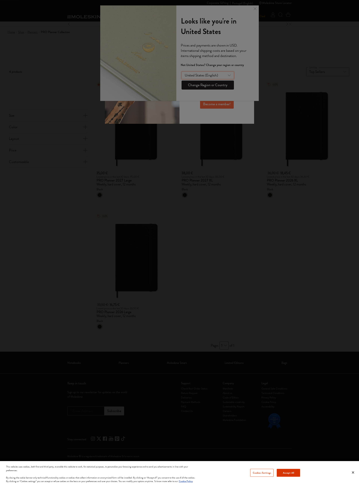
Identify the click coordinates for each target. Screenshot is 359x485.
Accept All (288, 473)
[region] (179, 473)
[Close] (353, 472)
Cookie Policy (186, 481)
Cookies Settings (262, 473)
